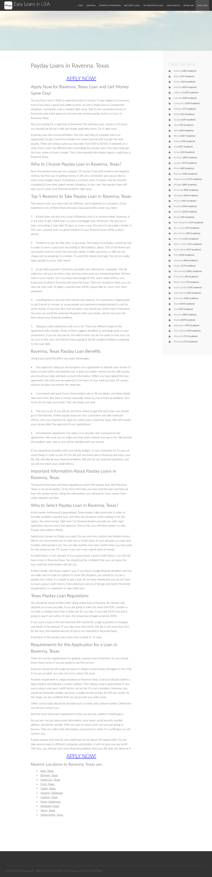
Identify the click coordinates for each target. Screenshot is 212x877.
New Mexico (179, 233)
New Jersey (179, 228)
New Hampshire (181, 222)
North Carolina (180, 244)
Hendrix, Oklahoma (52, 793)
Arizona (177, 82)
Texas (176, 304)
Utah (176, 309)
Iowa (176, 147)
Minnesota (178, 190)
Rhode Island (179, 282)
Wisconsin (178, 336)
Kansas (177, 152)
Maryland (178, 174)
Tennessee (178, 298)
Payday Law (188, 5)
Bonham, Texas (49, 775)
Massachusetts (180, 179)
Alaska (176, 76)
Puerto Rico (179, 277)
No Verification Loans (153, 5)
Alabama (177, 71)
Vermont (178, 315)
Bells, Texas (47, 771)
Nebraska (178, 212)
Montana (178, 206)
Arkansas (178, 87)
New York (178, 239)
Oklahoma (178, 260)
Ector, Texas (47, 784)
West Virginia (180, 331)
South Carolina (180, 287)
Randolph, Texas (50, 806)
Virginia (177, 320)
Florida (177, 114)
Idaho (176, 131)
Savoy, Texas (48, 810)
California (178, 93)
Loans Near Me (173, 5)
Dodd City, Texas (50, 780)
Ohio (176, 255)
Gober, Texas (48, 788)
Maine (176, 168)
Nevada (177, 217)
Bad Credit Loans (132, 5)
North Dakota (180, 250)
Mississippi (178, 195)
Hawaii (177, 125)
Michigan (178, 185)
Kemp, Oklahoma (50, 801)
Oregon (177, 266)
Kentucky (178, 158)
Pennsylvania (180, 271)
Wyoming (178, 342)
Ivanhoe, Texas (49, 797)
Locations (90, 5)
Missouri (177, 201)
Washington (179, 325)
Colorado (178, 98)
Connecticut (179, 103)
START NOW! (202, 5)
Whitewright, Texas (52, 815)
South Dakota (180, 293)
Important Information (110, 5)
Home (80, 5)
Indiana (177, 141)
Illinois (176, 136)
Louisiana (178, 163)
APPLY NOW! (81, 78)
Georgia (177, 120)
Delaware (178, 109)
